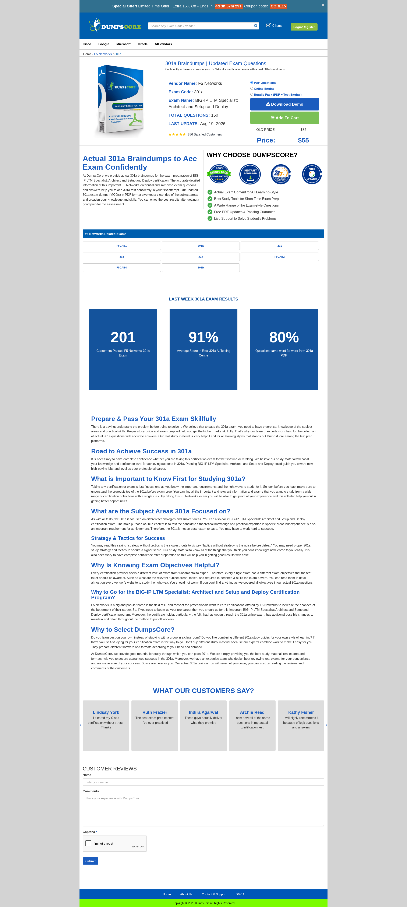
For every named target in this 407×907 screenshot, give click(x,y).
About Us (186, 894)
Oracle (143, 44)
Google (103, 44)
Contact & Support (214, 894)
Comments (91, 791)
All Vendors (163, 44)
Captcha (90, 832)
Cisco (87, 44)
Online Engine (264, 88)
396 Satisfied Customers (205, 134)
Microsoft (123, 44)
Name (87, 775)
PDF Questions (264, 82)
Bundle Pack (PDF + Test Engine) (277, 94)
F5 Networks (103, 54)
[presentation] (326, 725)
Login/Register (304, 27)
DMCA (240, 894)
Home (87, 54)
